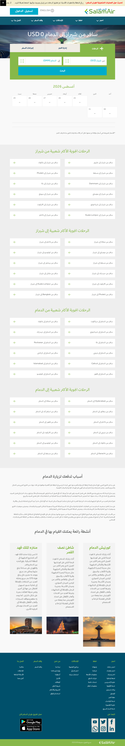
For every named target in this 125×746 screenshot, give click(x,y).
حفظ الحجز (112, 698)
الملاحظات (21, 671)
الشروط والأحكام (55, 690)
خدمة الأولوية (111, 686)
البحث (62, 71)
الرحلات (95, 49)
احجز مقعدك (111, 671)
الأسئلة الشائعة (19, 675)
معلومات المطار (92, 686)
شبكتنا (94, 671)
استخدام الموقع (55, 694)
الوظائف (57, 682)
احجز (101, 21)
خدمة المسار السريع (109, 709)
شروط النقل (56, 686)
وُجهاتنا (94, 667)
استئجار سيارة (74, 675)
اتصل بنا (17, 21)
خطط (80, 21)
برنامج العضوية (74, 667)
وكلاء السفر (38, 21)
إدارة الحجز (62, 48)
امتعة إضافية (111, 679)
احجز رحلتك (111, 667)
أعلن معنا (20, 679)
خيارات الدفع (92, 679)
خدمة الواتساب (110, 701)
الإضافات (59, 21)
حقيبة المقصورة (110, 705)
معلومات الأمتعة (91, 675)
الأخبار (58, 679)
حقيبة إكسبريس (110, 682)
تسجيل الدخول (24, 11)
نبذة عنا (57, 667)
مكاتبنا (21, 667)
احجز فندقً (75, 671)
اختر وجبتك (111, 675)
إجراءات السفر (27, 48)
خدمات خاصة (92, 682)
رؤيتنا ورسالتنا (55, 671)
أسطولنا (57, 675)
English (45, 10)
